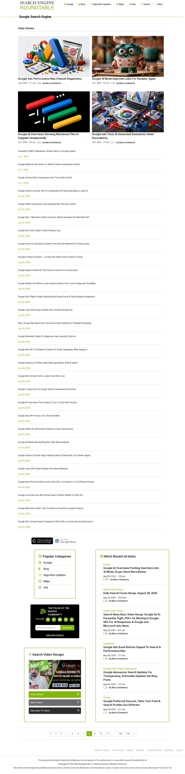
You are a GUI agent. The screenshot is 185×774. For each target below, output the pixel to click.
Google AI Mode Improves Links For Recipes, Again (123, 78)
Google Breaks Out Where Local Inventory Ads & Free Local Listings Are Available (56, 283)
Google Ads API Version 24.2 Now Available (39, 415)
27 (107, 579)
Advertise (169, 750)
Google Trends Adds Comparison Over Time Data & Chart (45, 177)
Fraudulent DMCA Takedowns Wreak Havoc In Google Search (47, 151)
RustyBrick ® (84, 764)
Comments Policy (154, 750)
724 (120, 734)
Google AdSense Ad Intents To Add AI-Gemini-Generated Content (49, 164)
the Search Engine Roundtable (64, 760)
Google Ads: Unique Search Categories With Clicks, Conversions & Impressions (55, 521)
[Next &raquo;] (134, 733)
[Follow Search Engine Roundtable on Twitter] (54, 619)
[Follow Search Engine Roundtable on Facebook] (48, 619)
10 (101, 734)
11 (107, 734)
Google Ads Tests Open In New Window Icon (39, 230)
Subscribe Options (55, 635)
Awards (130, 750)
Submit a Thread (102, 750)
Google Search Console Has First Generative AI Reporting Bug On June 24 (53, 191)
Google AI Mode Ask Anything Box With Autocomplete (43, 442)
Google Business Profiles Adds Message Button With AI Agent (48, 362)
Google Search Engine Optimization (120, 668)
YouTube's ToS (165, 768)
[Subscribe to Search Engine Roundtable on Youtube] (66, 619)
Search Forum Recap (113, 589)
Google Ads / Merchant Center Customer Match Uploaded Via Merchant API (53, 217)
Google (106, 564)
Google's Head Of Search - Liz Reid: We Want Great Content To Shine (50, 257)
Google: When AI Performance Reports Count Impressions (45, 429)
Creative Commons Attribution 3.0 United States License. (87, 768)
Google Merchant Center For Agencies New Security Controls (47, 336)
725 (128, 734)
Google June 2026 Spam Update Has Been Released (43, 468)
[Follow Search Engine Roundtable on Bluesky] (60, 619)
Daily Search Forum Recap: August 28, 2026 (130, 593)
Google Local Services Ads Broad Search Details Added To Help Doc (50, 495)
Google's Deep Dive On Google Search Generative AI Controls (47, 389)
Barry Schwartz (53, 83)
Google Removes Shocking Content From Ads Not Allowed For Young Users (54, 243)
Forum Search (118, 750)
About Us (140, 750)
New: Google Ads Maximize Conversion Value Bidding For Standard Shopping (54, 323)
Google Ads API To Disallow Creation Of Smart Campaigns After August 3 (52, 349)
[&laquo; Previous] (50, 733)
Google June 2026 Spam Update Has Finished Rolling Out (45, 310)
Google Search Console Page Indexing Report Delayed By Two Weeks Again (54, 455)
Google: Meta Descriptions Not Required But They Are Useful (47, 204)
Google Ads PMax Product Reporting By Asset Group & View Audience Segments (56, 296)
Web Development (102, 764)
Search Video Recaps (113, 611)
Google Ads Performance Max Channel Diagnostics (50, 78)
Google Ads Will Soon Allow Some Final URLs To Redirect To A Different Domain (56, 482)
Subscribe (67, 627)
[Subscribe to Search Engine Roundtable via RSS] (72, 619)
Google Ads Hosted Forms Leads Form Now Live (41, 376)
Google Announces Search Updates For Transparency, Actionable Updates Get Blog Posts (130, 676)
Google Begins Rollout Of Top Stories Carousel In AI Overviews (48, 270)
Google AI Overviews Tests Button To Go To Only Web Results (47, 402)
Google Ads (108, 643)
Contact (179, 750)
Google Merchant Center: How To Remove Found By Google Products (50, 508)
